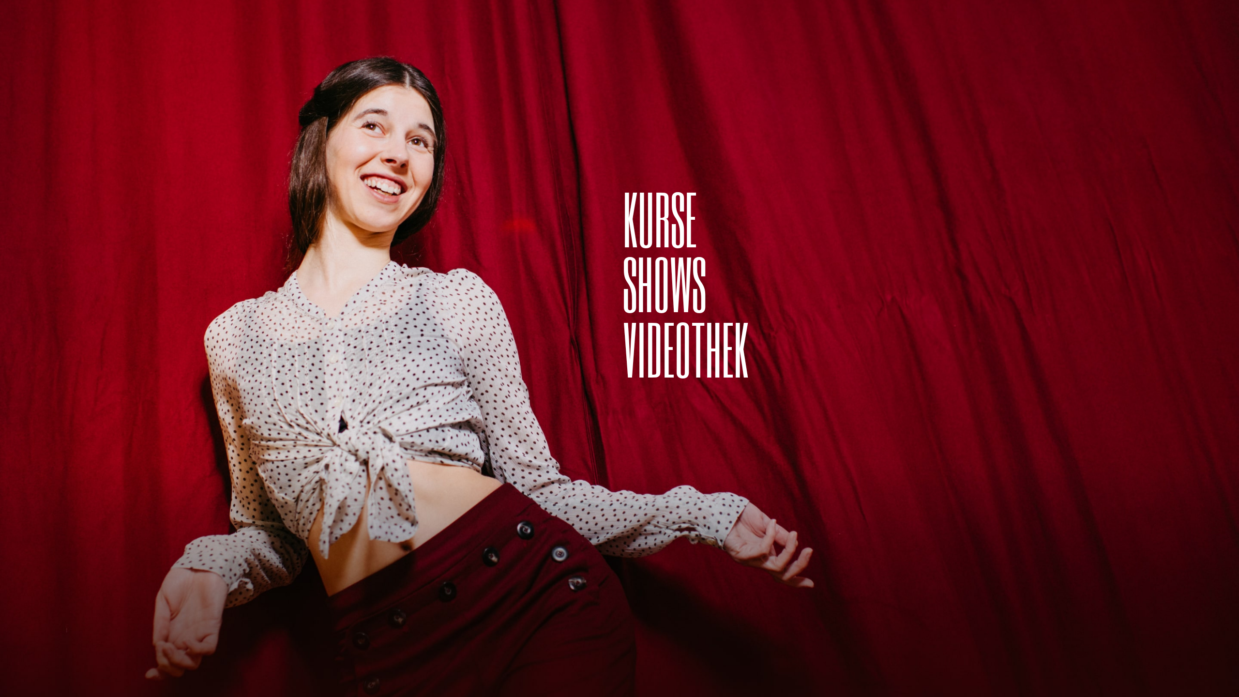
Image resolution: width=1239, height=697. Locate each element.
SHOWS (664, 283)
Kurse (660, 218)
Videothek (686, 348)
